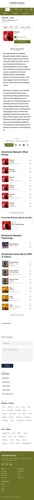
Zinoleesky (28, 420)
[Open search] (32, 13)
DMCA (2, 488)
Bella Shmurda (20, 420)
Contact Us (4, 486)
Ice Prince (4, 443)
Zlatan (28, 406)
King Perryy (5, 439)
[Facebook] (2, 464)
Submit (7, 365)
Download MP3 (23, 41)
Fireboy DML (10, 410)
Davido (23, 406)
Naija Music (5, 13)
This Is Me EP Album (19, 27)
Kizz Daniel (17, 410)
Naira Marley (12, 413)
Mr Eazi (12, 420)
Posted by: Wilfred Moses (9, 20)
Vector (10, 436)
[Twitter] (6, 464)
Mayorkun (4, 413)
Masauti (16, 32)
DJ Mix (19, 473)
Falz (3, 410)
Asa (15, 436)
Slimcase (24, 439)
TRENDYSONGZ (17, 3)
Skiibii (12, 439)
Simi (19, 413)
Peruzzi (11, 443)
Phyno (30, 413)
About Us (3, 483)
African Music (26, 13)
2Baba (3, 406)
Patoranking (5, 420)
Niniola (19, 433)
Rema (24, 410)
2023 (11, 27)
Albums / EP (4, 477)
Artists (19, 475)
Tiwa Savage (27, 417)
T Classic (26, 433)
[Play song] (15, 37)
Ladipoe (4, 436)
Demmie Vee (22, 436)
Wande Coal (19, 417)
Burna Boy (10, 406)
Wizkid (24, 413)
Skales (13, 433)
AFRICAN (22, 27)
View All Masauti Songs (16, 213)
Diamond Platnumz (26, 443)
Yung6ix (18, 443)
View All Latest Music (16, 315)
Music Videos (21, 471)
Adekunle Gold (5, 433)
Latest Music (29, 27)
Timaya (18, 439)
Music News (20, 477)
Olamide (4, 417)
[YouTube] (10, 464)
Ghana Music (15, 13)
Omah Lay (11, 417)
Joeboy (17, 406)
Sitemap (3, 490)
